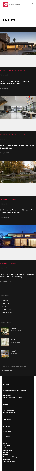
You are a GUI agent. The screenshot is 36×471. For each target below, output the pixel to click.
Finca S (4, 75)
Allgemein (5, 303)
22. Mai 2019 (4, 89)
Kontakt (5, 455)
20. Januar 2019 (5, 217)
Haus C (4, 139)
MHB (3, 306)
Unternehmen (7, 450)
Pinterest (8, 431)
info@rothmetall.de (9, 413)
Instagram (8, 426)
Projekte (12, 70)
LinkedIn (7, 436)
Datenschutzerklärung (10, 457)
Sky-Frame (22, 70)
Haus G (13, 339)
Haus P (13, 351)
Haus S (4, 268)
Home (5, 443)
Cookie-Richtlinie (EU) (10, 461)
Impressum (6, 459)
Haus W (13, 328)
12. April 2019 (4, 153)
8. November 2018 (6, 282)
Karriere (5, 452)
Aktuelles (3, 70)
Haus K (4, 204)
